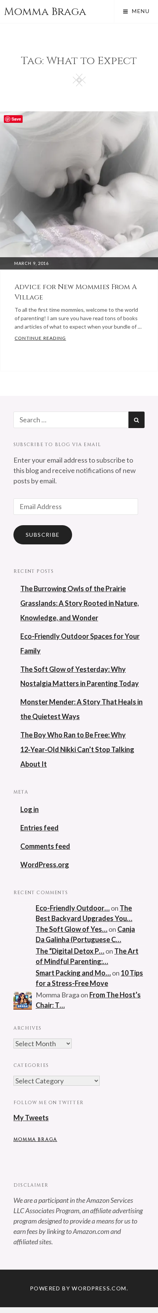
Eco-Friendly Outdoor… (73, 908)
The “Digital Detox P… (70, 951)
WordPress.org (44, 864)
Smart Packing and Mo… (73, 973)
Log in (29, 809)
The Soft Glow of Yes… (71, 929)
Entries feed (39, 828)
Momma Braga (45, 12)
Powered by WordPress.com (78, 1288)
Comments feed (45, 846)
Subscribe (43, 534)
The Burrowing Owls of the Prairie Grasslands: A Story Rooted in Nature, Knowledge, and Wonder (79, 603)
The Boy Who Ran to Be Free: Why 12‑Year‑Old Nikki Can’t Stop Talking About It (77, 749)
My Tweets (31, 1117)
